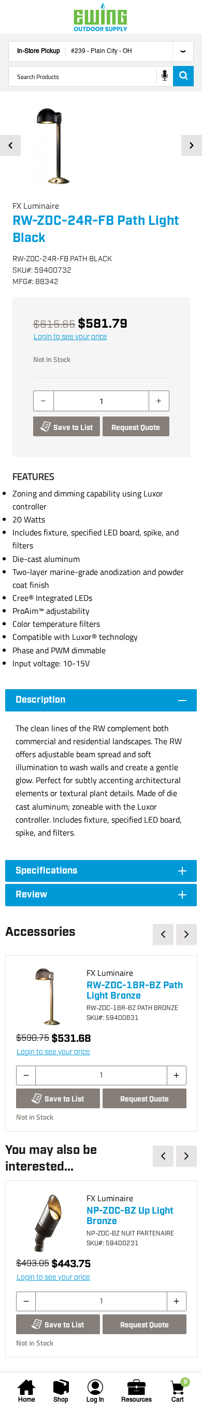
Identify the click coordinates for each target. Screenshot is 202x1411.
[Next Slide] (191, 145)
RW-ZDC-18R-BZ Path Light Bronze (134, 990)
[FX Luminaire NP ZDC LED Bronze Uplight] (47, 1222)
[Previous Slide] (10, 145)
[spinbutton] (101, 401)
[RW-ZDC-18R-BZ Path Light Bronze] (47, 997)
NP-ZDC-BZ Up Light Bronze (130, 1216)
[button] (101, 145)
